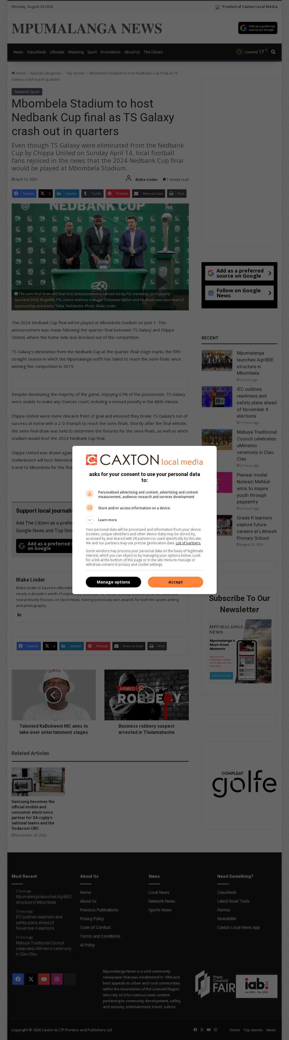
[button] (144, 520)
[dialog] (144, 520)
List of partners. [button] (188, 543)
